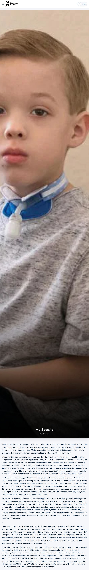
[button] (3, 4)
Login (84, 4)
